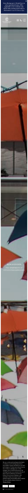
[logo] (6, 20)
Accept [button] (5, 486)
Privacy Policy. (7, 482)
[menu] (24, 20)
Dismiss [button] (11, 486)
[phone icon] (21, 20)
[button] (8, 489)
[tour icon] (18, 20)
